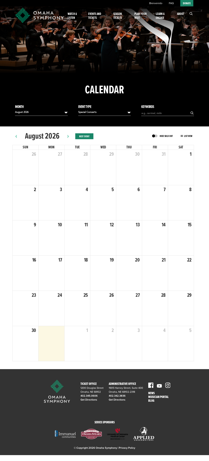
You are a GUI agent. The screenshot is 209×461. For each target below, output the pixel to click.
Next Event (84, 136)
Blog (151, 401)
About (180, 14)
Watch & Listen (72, 16)
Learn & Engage (160, 16)
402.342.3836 (117, 395)
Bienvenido (155, 3)
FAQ (171, 3)
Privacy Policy (127, 448)
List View (188, 136)
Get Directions (88, 399)
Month (19, 107)
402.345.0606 (89, 395)
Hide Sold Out (166, 136)
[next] (68, 136)
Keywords (147, 107)
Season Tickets (117, 16)
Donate (187, 3)
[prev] (16, 136)
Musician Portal (158, 397)
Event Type (84, 107)
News (151, 393)
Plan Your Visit (140, 16)
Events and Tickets (94, 16)
